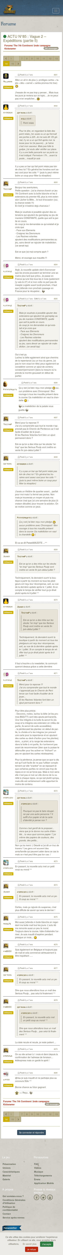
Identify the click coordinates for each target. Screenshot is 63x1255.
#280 (55, 1072)
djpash (6, 1080)
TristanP (7, 189)
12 (50, 58)
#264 (55, 264)
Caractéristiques (11, 1171)
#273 (55, 861)
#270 (55, 600)
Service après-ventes (13, 1217)
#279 (55, 1049)
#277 (55, 968)
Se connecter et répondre (31, 1132)
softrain (21, 113)
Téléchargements (43, 1175)
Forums (8, 45)
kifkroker (7, 113)
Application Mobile (44, 1183)
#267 (55, 417)
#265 (55, 298)
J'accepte (46, 1244)
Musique (38, 1171)
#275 (55, 917)
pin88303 (7, 951)
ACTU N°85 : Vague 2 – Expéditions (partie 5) (24, 38)
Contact (7, 1213)
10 (37, 58)
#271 (55, 673)
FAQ (36, 1164)
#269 (55, 549)
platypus (7, 271)
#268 (55, 457)
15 (12, 63)
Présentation (9, 1164)
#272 (55, 791)
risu (23, 119)
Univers (7, 1167)
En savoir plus (30, 1243)
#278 (55, 1000)
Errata (37, 1179)
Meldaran (7, 82)
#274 (55, 885)
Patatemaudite (10, 390)
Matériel (7, 1175)
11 (44, 58)
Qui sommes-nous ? (13, 1196)
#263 (55, 182)
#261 (55, 74)
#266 (55, 382)
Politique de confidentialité (10, 1208)
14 (6, 63)
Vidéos (37, 1167)
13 (56, 58)
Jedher (6, 556)
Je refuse (31, 1249)
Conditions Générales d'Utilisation (14, 1201)
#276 (55, 944)
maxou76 (7, 924)
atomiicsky (8, 798)
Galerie (6, 1179)
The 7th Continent (23, 45)
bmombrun (7, 1056)
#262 (55, 105)
